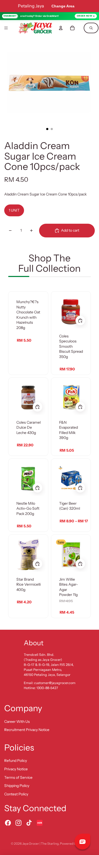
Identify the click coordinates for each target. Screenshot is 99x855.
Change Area (62, 6)
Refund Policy (15, 760)
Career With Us (17, 721)
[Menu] (6, 28)
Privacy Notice (16, 769)
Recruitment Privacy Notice (26, 729)
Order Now (84, 16)
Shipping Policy (16, 785)
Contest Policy (16, 794)
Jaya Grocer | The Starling (40, 844)
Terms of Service (18, 777)
